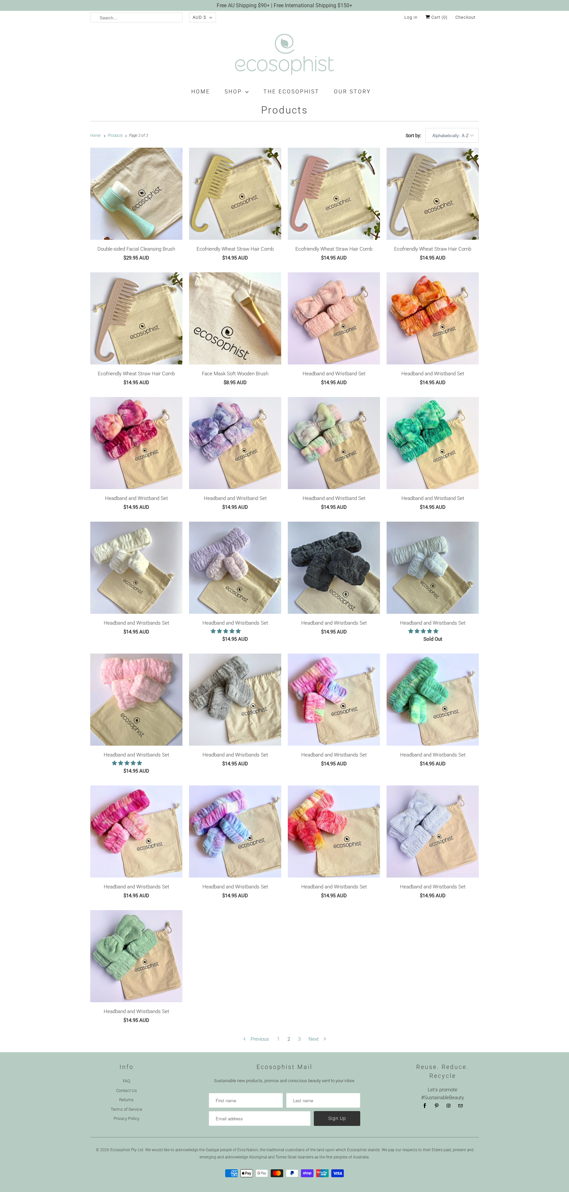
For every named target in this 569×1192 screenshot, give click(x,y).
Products (284, 110)
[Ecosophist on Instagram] (448, 1106)
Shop (233, 91)
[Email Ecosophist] (460, 1106)
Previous (259, 1039)
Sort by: (414, 135)
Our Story (352, 91)
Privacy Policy (126, 1118)
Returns (126, 1099)
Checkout (465, 17)
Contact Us (126, 1090)
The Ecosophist (291, 91)
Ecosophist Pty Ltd (126, 1150)
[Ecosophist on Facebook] (424, 1106)
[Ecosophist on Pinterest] (436, 1106)
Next (314, 1039)
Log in (411, 17)
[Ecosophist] (284, 55)
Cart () (438, 17)
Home (200, 91)
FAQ (126, 1081)
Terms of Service (126, 1109)
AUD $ (199, 17)
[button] (226, 631)
